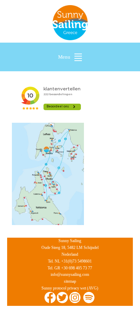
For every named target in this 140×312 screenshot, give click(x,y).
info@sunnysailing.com (70, 274)
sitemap (70, 281)
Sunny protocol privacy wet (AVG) (69, 288)
